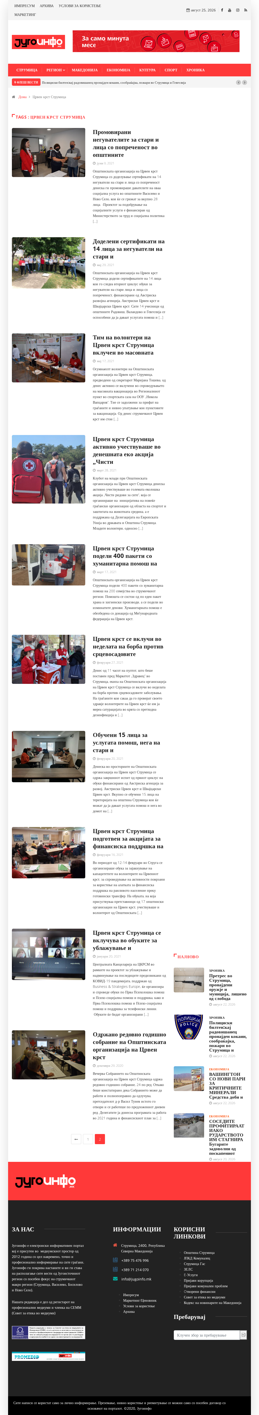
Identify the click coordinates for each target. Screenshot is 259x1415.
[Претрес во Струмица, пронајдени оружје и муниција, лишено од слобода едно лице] (189, 980)
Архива (129, 1311)
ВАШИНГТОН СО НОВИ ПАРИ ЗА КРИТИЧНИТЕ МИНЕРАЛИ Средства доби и (227, 1085)
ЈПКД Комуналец (197, 1258)
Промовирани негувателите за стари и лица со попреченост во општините (126, 143)
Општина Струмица (199, 1252)
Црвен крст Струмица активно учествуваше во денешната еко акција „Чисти (127, 450)
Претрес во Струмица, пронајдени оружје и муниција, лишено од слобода (228, 986)
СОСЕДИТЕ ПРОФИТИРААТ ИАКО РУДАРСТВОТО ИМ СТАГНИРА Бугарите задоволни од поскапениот (226, 1137)
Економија (118, 70)
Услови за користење (139, 1305)
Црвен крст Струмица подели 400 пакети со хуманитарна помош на (125, 555)
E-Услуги (191, 1274)
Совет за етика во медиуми (204, 1297)
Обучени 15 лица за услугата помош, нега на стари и (126, 742)
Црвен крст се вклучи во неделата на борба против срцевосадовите (128, 646)
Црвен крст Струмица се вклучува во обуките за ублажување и (127, 940)
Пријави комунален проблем (206, 1285)
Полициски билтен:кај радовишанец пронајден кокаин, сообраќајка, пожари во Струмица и (228, 1036)
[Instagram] (237, 10)
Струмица (26, 70)
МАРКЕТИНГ (25, 14)
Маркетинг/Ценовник (140, 1300)
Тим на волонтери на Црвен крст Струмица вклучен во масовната (123, 344)
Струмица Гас (194, 1263)
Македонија (85, 70)
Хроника (195, 70)
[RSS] (245, 10)
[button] (238, 82)
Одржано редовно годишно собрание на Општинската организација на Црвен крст (129, 1045)
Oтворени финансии (199, 1291)
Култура (147, 70)
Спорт (171, 70)
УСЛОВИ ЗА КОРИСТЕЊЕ (80, 5)
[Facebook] (222, 10)
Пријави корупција (198, 1280)
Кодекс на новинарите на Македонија (212, 1302)
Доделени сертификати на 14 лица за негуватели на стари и (129, 248)
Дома (22, 96)
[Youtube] (229, 10)
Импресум (131, 1294)
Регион (54, 70)
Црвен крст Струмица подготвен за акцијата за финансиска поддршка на (128, 838)
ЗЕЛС (188, 1269)
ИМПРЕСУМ (24, 5)
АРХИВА (47, 5)
